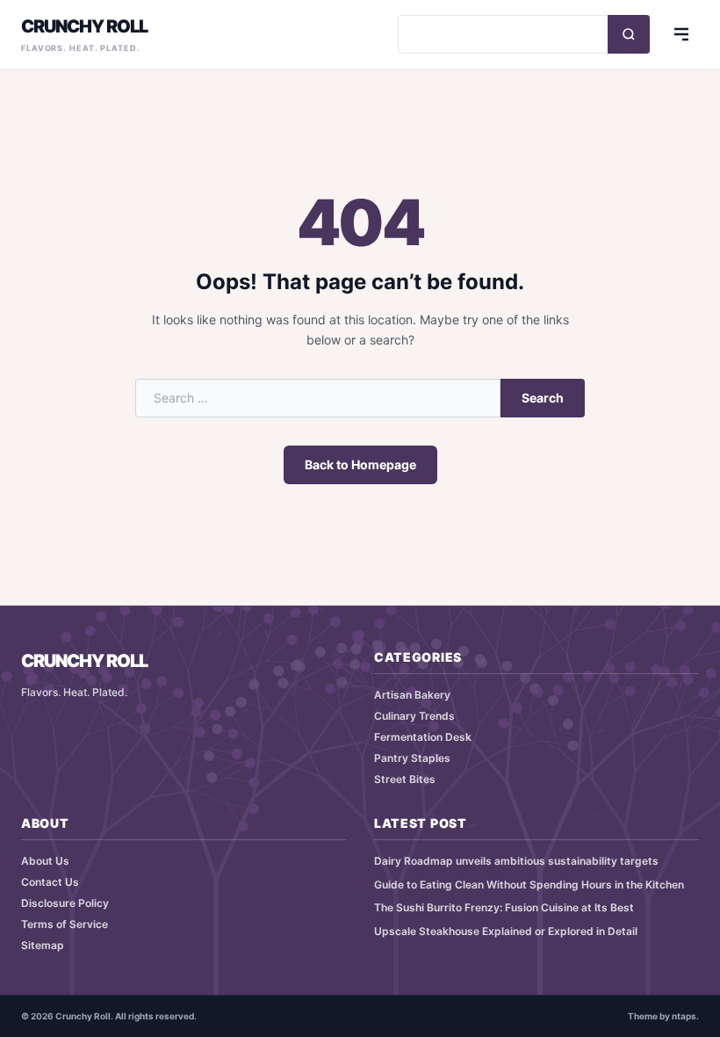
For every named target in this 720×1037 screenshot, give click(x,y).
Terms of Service (64, 924)
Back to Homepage (360, 464)
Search (543, 397)
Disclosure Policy (65, 903)
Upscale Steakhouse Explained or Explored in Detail (505, 931)
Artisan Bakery (412, 694)
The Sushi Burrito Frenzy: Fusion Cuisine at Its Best (504, 907)
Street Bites (405, 779)
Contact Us (50, 881)
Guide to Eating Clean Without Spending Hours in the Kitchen (529, 884)
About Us (45, 860)
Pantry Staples (412, 758)
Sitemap (42, 945)
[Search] (629, 34)
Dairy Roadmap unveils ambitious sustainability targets (516, 860)
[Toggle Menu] (681, 34)
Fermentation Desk (423, 736)
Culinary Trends (414, 715)
